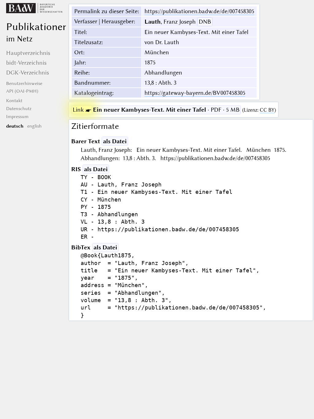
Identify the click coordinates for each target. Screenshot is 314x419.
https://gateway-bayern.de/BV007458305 (194, 92)
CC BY (267, 110)
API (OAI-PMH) (22, 91)
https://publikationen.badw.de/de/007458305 (199, 11)
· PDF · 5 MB (156, 109)
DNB (205, 21)
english (34, 126)
